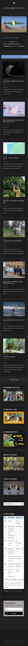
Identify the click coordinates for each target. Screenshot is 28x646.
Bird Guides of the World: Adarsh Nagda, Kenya (14, 201)
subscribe (17, 44)
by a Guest (5, 244)
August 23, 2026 (6, 358)
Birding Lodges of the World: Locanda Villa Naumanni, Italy (13, 282)
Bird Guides (5, 198)
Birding (4, 118)
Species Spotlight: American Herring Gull (14, 320)
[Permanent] (14, 77)
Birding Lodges (6, 279)
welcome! (22, 46)
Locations (5, 156)
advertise (11, 44)
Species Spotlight (6, 318)
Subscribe (13, 613)
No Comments (5, 87)
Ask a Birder (5, 79)
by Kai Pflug (5, 85)
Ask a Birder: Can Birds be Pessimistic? (13, 81)
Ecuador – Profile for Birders (10, 158)
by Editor (5, 159)
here (7, 591)
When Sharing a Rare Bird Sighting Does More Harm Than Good (13, 121)
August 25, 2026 (6, 123)
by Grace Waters (6, 125)
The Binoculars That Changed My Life (13, 241)
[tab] (13, 56)
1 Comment (5, 206)
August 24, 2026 (6, 242)
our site (12, 42)
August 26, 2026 (6, 82)
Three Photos (5, 354)
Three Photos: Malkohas (9, 357)
